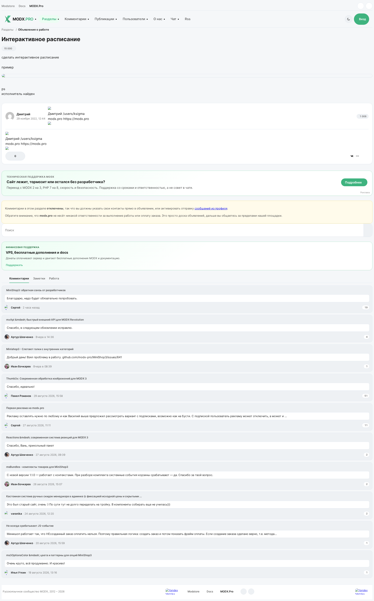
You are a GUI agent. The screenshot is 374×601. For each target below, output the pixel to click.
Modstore (8, 6)
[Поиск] (367, 230)
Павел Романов (21, 395)
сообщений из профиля (211, 208)
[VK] (369, 6)
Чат (173, 19)
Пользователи (134, 19)
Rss (188, 19)
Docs (22, 6)
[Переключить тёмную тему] (348, 19)
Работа (54, 278)
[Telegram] (360, 6)
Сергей (15, 307)
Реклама (365, 192)
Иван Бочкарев (21, 366)
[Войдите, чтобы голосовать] (10, 156)
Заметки (39, 278)
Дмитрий (23, 114)
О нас (157, 19)
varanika (16, 513)
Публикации (104, 19)
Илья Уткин (18, 572)
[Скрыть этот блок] (368, 174)
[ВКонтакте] (352, 156)
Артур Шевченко (22, 337)
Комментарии (75, 19)
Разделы (49, 19)
